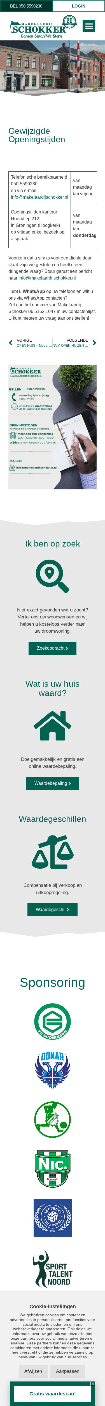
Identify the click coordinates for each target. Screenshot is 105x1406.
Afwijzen (33, 1371)
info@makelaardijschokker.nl (39, 197)
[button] (89, 26)
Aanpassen (67, 1371)
